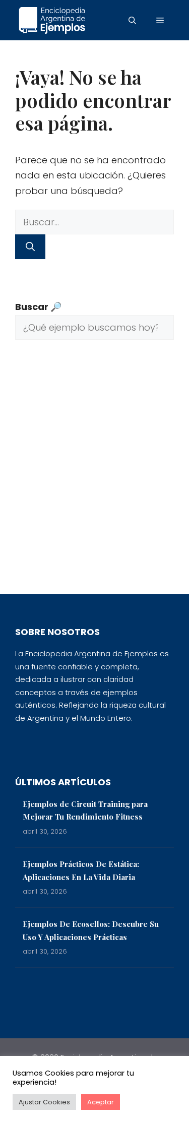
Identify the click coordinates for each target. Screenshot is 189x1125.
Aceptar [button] (100, 1102)
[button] (132, 20)
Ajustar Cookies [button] (44, 1102)
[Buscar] (30, 246)
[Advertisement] (94, 474)
